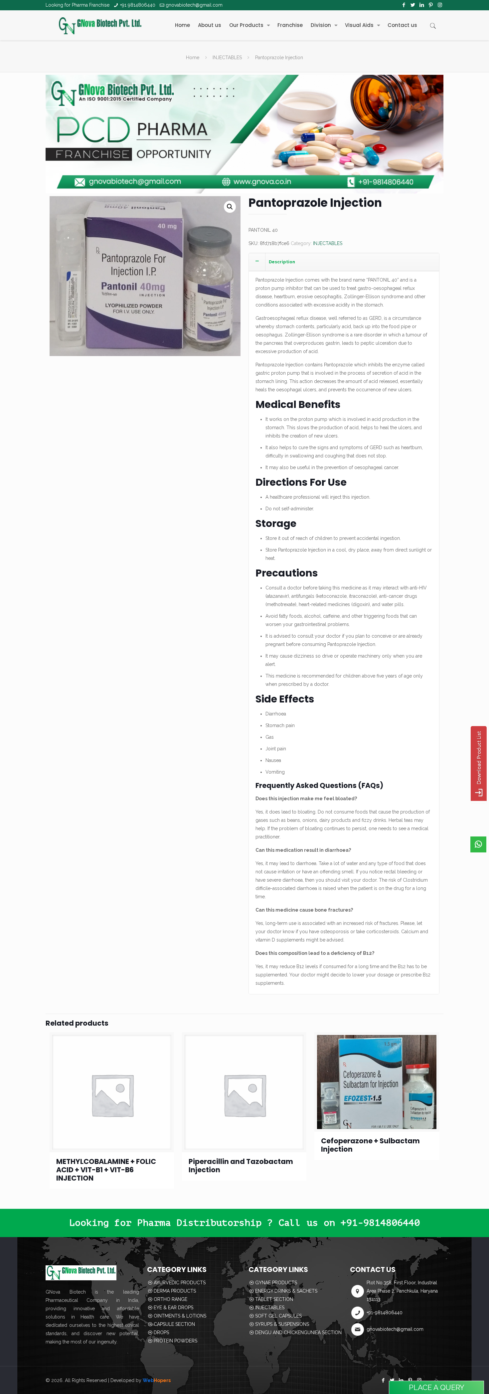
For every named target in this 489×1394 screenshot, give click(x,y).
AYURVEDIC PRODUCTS (180, 1282)
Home (192, 57)
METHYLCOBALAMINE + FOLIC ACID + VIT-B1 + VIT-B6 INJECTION (106, 1170)
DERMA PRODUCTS (175, 1291)
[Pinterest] (430, 5)
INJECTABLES (227, 57)
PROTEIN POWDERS (175, 1340)
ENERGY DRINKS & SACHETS (286, 1291)
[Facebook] (404, 5)
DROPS (161, 1332)
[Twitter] (412, 5)
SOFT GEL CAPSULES (278, 1316)
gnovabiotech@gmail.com (194, 5)
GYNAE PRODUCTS (276, 1282)
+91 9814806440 (137, 5)
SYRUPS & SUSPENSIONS (282, 1324)
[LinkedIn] (421, 5)
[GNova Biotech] (100, 25)
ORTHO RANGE (170, 1299)
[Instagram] (439, 5)
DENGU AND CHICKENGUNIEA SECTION (298, 1332)
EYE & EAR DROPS (173, 1307)
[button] (230, 207)
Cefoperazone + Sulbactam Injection (370, 1145)
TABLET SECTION (274, 1299)
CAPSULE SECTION (174, 1324)
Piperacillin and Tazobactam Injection (241, 1166)
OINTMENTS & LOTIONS (180, 1316)
